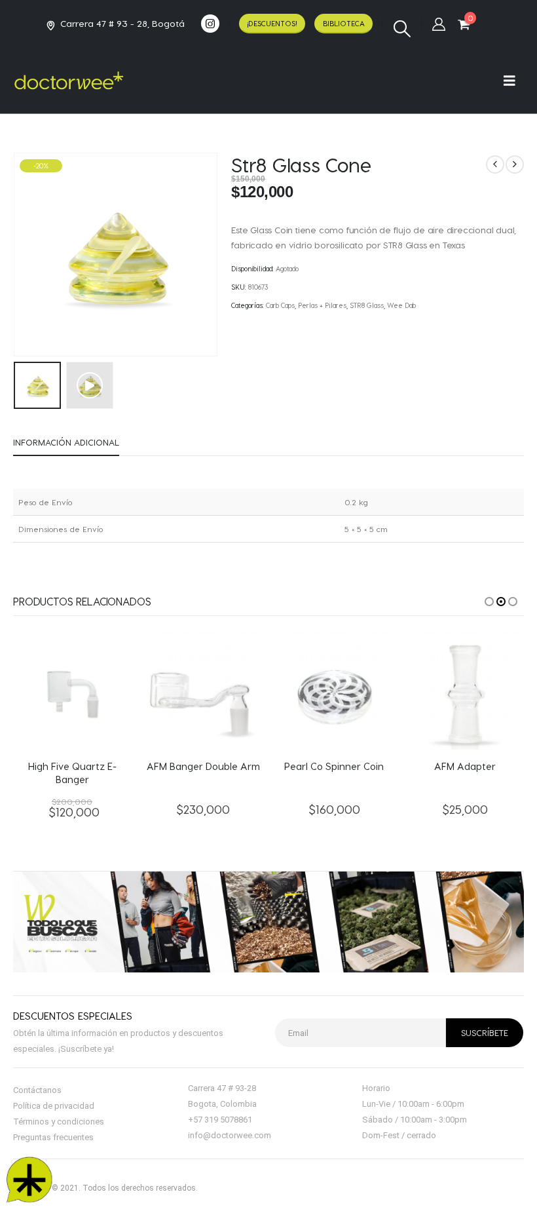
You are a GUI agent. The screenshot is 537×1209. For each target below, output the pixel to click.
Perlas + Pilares (322, 305)
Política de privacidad (53, 1106)
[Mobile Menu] (514, 80)
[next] (515, 164)
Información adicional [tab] (66, 442)
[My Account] (439, 23)
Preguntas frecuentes (53, 1137)
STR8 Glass (367, 305)
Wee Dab (401, 305)
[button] (402, 28)
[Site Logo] (68, 80)
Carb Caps (280, 305)
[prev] (495, 164)
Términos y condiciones (58, 1121)
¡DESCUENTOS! (272, 23)
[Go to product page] (72, 691)
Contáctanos (37, 1090)
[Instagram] (210, 23)
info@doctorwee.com (229, 1135)
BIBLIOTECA (344, 23)
